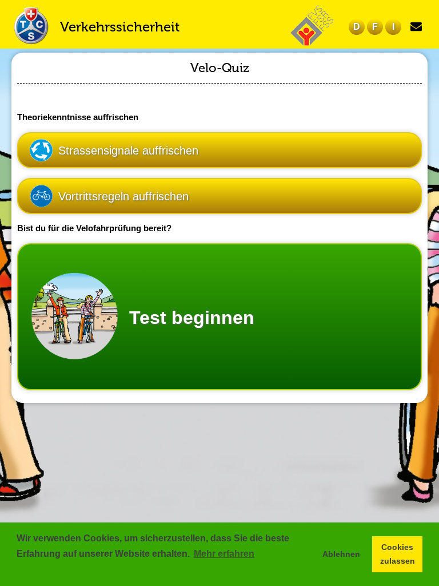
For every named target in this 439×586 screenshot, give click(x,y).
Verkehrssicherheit (119, 26)
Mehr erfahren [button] (224, 554)
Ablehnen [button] (341, 554)
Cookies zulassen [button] (397, 554)
